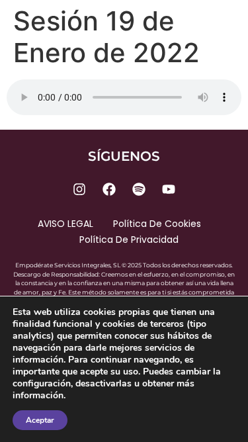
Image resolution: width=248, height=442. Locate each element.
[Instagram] (79, 189)
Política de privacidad (129, 239)
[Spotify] (139, 189)
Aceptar (40, 420)
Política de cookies (157, 223)
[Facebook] (109, 189)
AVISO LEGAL (65, 223)
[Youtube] (168, 189)
